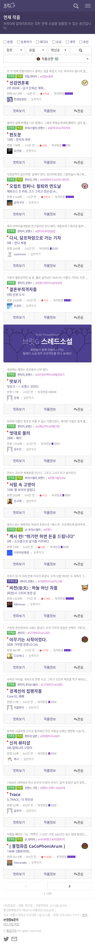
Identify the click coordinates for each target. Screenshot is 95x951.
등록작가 (26, 42)
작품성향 (47, 59)
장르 (9, 50)
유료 (59, 42)
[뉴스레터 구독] (14, 939)
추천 (86, 42)
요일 (32, 50)
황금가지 (11, 931)
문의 (84, 915)
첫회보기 (19, 111)
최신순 (55, 50)
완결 (10, 42)
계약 (72, 42)
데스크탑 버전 (11, 924)
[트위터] (6, 939)
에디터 (44, 42)
